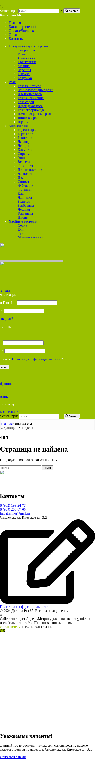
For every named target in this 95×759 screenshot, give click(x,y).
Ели (21, 229)
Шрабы (23, 122)
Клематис (25, 150)
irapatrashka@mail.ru (15, 513)
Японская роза (29, 118)
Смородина (26, 50)
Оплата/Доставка (22, 31)
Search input (8, 11)
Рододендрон (28, 130)
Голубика (25, 78)
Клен (21, 193)
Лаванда (24, 142)
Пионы (23, 217)
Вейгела (24, 161)
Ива (21, 177)
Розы (12, 82)
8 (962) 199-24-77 (13, 505)
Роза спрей (26, 102)
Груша (22, 54)
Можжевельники (30, 237)
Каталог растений (22, 27)
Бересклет (25, 134)
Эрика (22, 157)
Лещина (24, 209)
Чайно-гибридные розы (35, 90)
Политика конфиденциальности (24, 607)
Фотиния (24, 189)
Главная (15, 23)
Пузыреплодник (30, 169)
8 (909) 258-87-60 (13, 509)
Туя (20, 233)
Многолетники (20, 126)
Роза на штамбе (29, 86)
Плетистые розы (30, 94)
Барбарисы (26, 205)
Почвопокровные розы (35, 114)
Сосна (22, 225)
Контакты (16, 38)
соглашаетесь (10, 626)
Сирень (23, 154)
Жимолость (26, 58)
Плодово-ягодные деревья (28, 46)
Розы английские (31, 98)
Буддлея (24, 201)
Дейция (23, 146)
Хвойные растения (23, 221)
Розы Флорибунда (31, 110)
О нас (13, 35)
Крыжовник (27, 62)
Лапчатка (25, 197)
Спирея (23, 181)
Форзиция (25, 165)
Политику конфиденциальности (36, 359)
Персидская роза (30, 106)
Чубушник (25, 185)
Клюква (24, 74)
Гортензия (25, 213)
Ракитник (25, 138)
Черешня (24, 70)
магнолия (25, 173)
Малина (24, 66)
